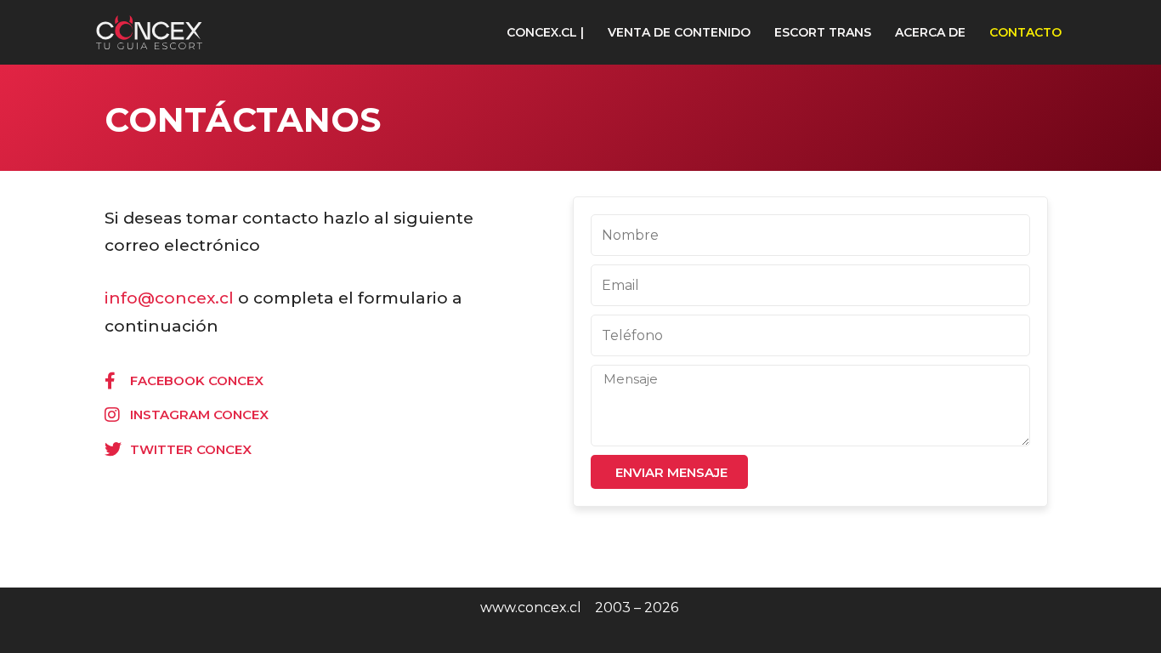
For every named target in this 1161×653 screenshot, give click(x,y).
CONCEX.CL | (545, 32)
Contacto (1025, 32)
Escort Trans (822, 32)
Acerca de (930, 32)
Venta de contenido (679, 32)
